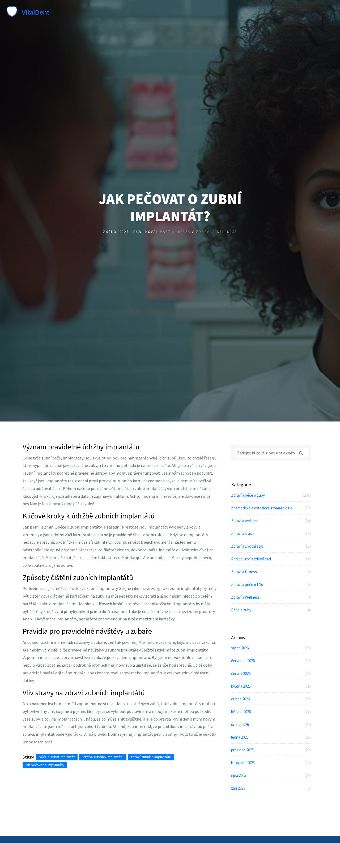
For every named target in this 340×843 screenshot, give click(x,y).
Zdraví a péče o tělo (271, 584)
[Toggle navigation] (328, 12)
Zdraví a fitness (271, 571)
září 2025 (271, 788)
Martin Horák (175, 231)
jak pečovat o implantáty (45, 765)
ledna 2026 (271, 737)
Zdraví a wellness (216, 231)
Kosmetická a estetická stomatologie (271, 507)
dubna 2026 (271, 698)
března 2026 (271, 711)
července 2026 (271, 660)
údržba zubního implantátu (103, 757)
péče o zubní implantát (57, 757)
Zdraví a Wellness (271, 597)
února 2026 (271, 724)
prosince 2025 (271, 749)
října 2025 (271, 775)
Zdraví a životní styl (271, 546)
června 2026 (271, 673)
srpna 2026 (271, 647)
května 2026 (271, 686)
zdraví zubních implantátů (151, 757)
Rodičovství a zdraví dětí (271, 558)
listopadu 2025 (271, 762)
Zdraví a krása (271, 533)
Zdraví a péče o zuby (271, 495)
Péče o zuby (271, 609)
